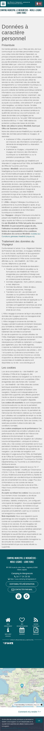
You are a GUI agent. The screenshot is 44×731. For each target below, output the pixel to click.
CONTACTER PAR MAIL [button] (23, 589)
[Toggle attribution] (41, 704)
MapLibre (37, 705)
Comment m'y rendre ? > (29, 712)
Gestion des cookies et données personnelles (15, 728)
